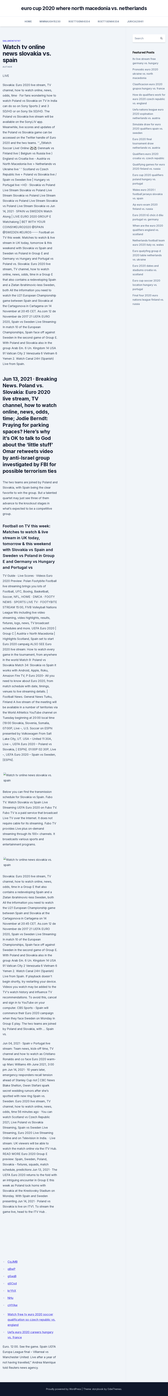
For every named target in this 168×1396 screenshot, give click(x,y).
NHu (10, 1298)
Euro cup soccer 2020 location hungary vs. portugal (146, 285)
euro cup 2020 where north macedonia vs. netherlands (84, 8)
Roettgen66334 (79, 21)
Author (7, 67)
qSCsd (12, 1283)
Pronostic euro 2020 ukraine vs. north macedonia (145, 74)
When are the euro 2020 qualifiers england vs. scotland (148, 230)
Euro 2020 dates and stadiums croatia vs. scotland (146, 270)
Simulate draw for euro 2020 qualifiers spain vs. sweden (148, 129)
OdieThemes (114, 1389)
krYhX (12, 1290)
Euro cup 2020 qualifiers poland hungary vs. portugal (148, 179)
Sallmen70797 (12, 41)
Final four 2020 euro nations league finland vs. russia (148, 300)
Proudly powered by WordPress (63, 1389)
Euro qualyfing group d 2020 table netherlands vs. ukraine (147, 255)
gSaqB (12, 1276)
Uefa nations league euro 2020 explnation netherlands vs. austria (148, 114)
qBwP (11, 1269)
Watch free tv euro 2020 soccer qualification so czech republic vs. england (31, 1320)
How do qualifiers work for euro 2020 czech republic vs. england (149, 99)
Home (28, 21)
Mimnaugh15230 (50, 21)
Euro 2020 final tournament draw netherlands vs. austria (146, 143)
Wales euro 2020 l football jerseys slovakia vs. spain (148, 194)
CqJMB (13, 1261)
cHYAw (13, 1305)
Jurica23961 (135, 21)
